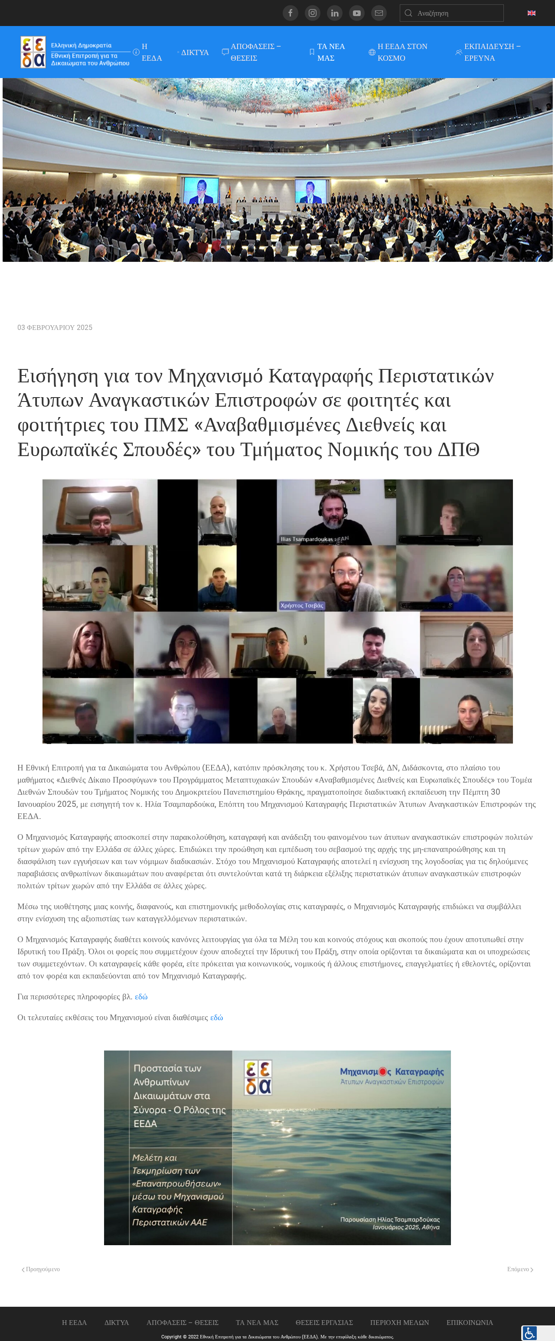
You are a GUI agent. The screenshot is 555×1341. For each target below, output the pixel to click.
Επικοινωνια (470, 1322)
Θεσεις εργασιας (324, 1322)
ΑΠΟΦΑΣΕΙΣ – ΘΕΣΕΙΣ (256, 52)
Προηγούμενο (42, 1269)
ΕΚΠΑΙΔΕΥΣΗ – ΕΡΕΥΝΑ (492, 52)
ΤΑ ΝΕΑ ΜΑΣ (331, 52)
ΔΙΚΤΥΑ (195, 52)
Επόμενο (518, 1269)
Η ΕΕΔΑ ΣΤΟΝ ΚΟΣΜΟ (403, 52)
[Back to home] (75, 52)
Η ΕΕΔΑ (152, 52)
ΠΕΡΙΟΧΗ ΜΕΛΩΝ (399, 1322)
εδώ (141, 997)
